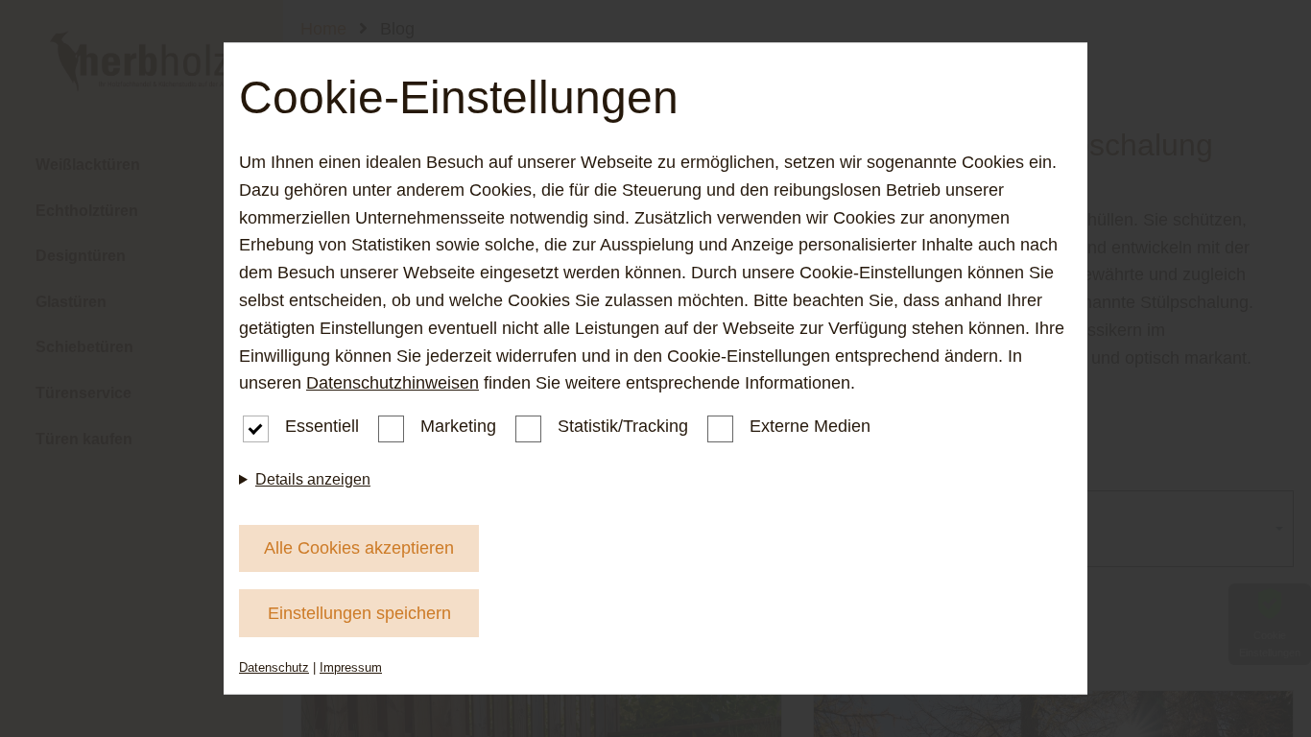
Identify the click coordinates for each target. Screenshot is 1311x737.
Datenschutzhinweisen (392, 382)
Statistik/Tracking (623, 426)
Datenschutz (274, 667)
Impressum (351, 667)
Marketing (458, 426)
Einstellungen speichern (359, 613)
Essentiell (322, 426)
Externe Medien (810, 426)
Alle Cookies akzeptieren (359, 548)
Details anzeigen (312, 479)
